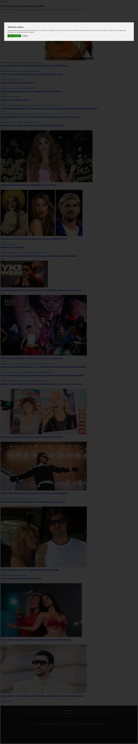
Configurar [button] (25, 35)
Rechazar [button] (17, 35)
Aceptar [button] (11, 35)
